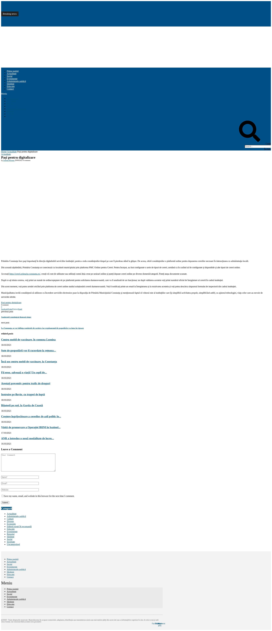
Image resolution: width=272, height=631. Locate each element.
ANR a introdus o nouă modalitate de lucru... (27, 438)
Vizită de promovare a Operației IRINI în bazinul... (30, 427)
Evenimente (12, 79)
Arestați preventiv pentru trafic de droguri (25, 383)
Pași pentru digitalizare (11, 302)
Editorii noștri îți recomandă (19, 526)
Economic (11, 524)
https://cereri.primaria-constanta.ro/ (24, 274)
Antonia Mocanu (8, 160)
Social (9, 76)
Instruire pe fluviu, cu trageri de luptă (23, 394)
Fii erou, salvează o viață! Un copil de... (24, 372)
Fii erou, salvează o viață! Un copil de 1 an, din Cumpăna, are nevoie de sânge (55, 23)
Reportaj (10, 534)
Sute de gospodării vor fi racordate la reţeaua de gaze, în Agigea (48, 10)
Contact (10, 89)
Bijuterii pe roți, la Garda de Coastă (22, 405)
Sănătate (10, 84)
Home (4, 151)
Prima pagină (13, 71)
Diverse (10, 521)
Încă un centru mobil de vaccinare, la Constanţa (41, 17)
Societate (11, 542)
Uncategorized (13, 544)
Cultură (10, 519)
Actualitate (11, 73)
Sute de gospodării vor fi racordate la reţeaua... (28, 350)
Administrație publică (16, 81)
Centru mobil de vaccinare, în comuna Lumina (41, 4)
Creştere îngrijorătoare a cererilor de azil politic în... (31, 416)
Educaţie (11, 86)
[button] (136, 94)
